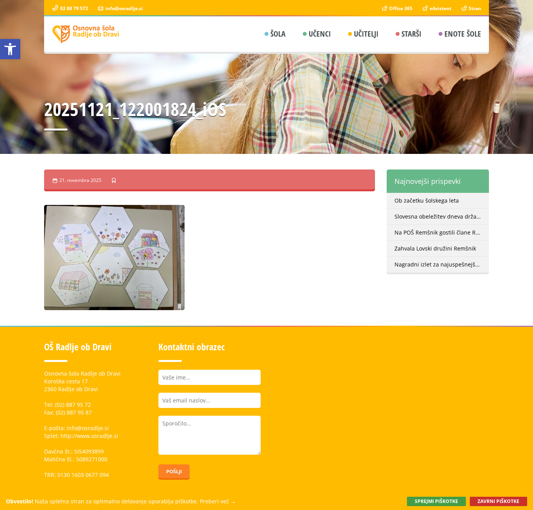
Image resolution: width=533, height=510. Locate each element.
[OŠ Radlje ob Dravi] (86, 34)
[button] (10, 49)
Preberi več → (218, 501)
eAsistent (439, 8)
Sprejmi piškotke (436, 501)
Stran (474, 8)
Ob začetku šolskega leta (426, 200)
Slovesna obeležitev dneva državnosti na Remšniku (441, 216)
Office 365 (400, 8)
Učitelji (366, 33)
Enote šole (462, 33)
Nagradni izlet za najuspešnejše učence (441, 264)
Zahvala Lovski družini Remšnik (435, 248)
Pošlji (174, 471)
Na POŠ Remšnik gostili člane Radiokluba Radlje (441, 232)
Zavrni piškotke (498, 501)
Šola (278, 33)
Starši (411, 33)
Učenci (320, 33)
